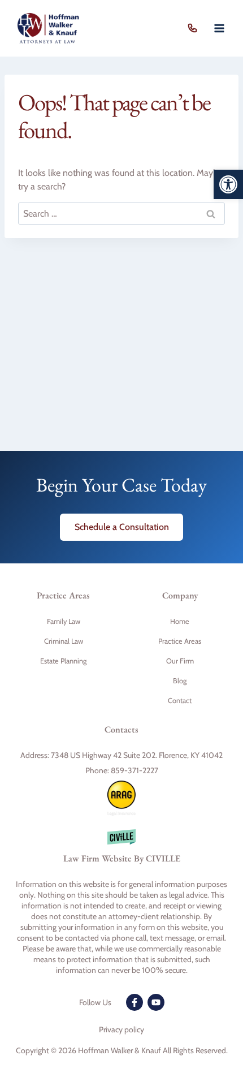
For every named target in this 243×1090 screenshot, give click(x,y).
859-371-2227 (195, 28)
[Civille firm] (121, 852)
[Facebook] (134, 1002)
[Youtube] (155, 1002)
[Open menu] (219, 28)
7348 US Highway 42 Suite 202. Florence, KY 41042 (137, 755)
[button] (228, 184)
